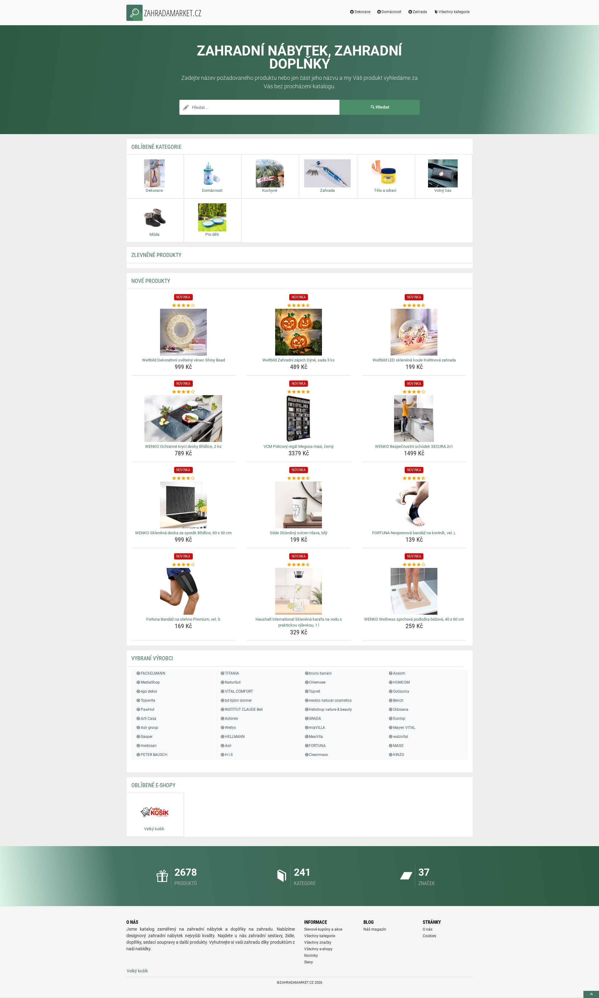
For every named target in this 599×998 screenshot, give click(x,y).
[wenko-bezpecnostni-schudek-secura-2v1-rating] (414, 392)
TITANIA (232, 673)
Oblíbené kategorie (156, 146)
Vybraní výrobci (152, 658)
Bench (398, 700)
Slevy (308, 962)
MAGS (398, 746)
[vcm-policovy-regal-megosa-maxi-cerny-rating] (299, 392)
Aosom (399, 673)
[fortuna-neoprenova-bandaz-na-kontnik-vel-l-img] (414, 505)
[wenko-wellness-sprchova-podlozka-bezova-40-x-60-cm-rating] (414, 565)
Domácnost (391, 12)
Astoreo (231, 718)
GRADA (315, 718)
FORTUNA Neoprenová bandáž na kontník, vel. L (414, 532)
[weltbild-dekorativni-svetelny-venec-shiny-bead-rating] (184, 306)
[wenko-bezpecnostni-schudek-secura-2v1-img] (414, 418)
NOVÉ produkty (150, 281)
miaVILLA (317, 727)
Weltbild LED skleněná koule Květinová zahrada (414, 360)
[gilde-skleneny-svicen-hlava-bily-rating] (299, 478)
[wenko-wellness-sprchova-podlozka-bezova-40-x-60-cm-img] (414, 591)
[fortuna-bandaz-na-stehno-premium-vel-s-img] (184, 591)
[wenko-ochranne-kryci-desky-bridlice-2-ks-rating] (184, 392)
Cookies (429, 936)
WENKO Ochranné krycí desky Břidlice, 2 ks (183, 446)
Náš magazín (374, 929)
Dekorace (362, 12)
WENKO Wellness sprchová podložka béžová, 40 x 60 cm (414, 619)
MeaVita (316, 736)
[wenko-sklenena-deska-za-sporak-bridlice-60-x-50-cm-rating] (184, 478)
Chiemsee (317, 682)
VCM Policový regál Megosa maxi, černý (299, 446)
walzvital (400, 736)
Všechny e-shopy (318, 949)
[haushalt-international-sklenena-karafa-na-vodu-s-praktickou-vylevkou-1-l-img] (299, 591)
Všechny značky (317, 942)
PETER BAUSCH (154, 755)
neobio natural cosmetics (330, 700)
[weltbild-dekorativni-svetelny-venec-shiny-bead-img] (184, 332)
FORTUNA (317, 746)
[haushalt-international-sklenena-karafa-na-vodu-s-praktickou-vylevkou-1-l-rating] (299, 565)
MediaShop (150, 682)
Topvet (314, 691)
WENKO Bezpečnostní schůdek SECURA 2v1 (414, 446)
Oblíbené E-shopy (153, 785)
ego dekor (149, 691)
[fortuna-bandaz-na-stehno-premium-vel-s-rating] (184, 565)
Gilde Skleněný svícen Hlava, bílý (298, 532)
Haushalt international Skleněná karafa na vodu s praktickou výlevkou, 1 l (299, 622)
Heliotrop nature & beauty (330, 709)
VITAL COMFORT (239, 691)
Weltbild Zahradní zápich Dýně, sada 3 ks (298, 360)
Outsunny (401, 691)
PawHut (147, 709)
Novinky (311, 955)
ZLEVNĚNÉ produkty (156, 255)
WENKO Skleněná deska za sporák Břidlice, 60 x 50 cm (183, 532)
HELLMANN (235, 736)
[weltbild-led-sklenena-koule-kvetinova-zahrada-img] (414, 332)
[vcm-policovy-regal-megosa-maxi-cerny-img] (299, 418)
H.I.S (228, 755)
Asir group (149, 727)
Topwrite (148, 700)
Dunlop (399, 718)
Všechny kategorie (454, 12)
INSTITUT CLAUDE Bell (243, 709)
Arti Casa (148, 718)
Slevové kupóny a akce (323, 929)
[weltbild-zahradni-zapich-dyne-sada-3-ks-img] (299, 332)
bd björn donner (238, 700)
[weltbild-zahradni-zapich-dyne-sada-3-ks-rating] (299, 306)
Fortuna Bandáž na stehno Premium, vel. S (183, 619)
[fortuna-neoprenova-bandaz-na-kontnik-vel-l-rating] (414, 478)
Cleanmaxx (318, 755)
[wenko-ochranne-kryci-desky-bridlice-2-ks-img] (184, 418)
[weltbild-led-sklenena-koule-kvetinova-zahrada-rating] (414, 306)
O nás (427, 929)
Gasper (147, 736)
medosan (149, 746)
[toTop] (591, 994)
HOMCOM (401, 682)
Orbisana (400, 709)
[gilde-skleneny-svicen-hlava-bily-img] (299, 505)
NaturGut (232, 682)
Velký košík (137, 970)
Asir (228, 746)
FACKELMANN (153, 673)
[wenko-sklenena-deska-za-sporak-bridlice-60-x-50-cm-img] (184, 505)
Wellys (230, 727)
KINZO (398, 755)
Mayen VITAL (404, 727)
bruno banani (320, 673)
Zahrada (420, 12)
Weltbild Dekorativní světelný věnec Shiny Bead (183, 360)
